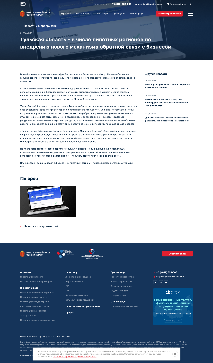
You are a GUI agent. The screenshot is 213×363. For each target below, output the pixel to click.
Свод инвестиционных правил (35, 306)
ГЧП (67, 286)
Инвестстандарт (84, 13)
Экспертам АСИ (28, 315)
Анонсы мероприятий (121, 281)
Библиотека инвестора (76, 295)
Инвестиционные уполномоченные (37, 320)
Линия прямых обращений (78, 277)
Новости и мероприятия (122, 277)
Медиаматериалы (119, 290)
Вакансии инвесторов (121, 286)
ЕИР (67, 290)
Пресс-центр (119, 13)
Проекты (70, 312)
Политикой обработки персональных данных (75, 356)
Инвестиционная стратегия (33, 297)
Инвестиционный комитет (33, 311)
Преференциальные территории (36, 281)
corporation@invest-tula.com (149, 4)
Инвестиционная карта (31, 277)
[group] (48, 201)
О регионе (66, 13)
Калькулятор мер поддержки (79, 300)
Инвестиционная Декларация (34, 301)
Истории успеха (118, 295)
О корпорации (137, 13)
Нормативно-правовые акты (124, 306)
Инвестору (102, 13)
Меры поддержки (74, 281)
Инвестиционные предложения (82, 306)
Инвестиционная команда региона (37, 292)
